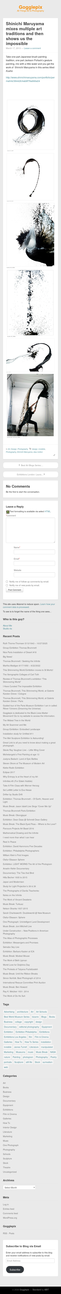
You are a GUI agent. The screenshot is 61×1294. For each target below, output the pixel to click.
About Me (7, 625)
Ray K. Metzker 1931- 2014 (16, 991)
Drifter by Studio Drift (13, 794)
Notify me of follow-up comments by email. (29, 581)
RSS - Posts (8, 1233)
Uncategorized (10, 1171)
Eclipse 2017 (9, 772)
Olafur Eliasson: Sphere (14, 917)
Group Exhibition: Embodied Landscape (21, 729)
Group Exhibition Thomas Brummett (20, 647)
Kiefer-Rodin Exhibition (13, 767)
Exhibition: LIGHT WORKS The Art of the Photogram (27, 864)
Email (16, 558)
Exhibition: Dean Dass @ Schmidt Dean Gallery (25, 819)
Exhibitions (44, 1031)
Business (8, 1021)
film (30, 1036)
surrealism (47, 1062)
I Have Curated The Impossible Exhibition (22, 686)
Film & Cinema (42, 1036)
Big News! (7, 656)
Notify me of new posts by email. (24, 585)
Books (52, 1016)
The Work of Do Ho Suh (14, 995)
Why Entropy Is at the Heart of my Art (20, 776)
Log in (6, 1204)
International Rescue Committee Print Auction (24, 982)
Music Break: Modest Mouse (16, 955)
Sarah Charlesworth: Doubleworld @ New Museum (27, 912)
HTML (47, 511)
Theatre (6, 1167)
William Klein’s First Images (16, 855)
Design (14, 449)
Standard (36, 1289)
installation (46, 1041)
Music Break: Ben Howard (15, 986)
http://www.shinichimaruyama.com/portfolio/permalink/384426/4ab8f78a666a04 (30, 79)
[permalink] (53, 454)
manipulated (47, 1046)
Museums (20, 1051)
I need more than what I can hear (18, 837)
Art (9, 449)
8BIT (46, 1289)
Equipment (47, 1026)
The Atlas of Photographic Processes (20, 938)
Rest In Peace (9, 841)
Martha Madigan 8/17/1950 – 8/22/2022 (21, 665)
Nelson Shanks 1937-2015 (15, 908)
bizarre (35, 1016)
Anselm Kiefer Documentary (16, 868)
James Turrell (20, 1046)
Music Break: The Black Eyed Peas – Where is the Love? (29, 824)
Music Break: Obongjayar (15, 815)
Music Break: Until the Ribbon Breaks (20, 973)
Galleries (8, 1041)
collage (18, 1021)
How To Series (31, 1041)
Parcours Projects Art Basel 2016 (18, 828)
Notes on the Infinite (12, 895)
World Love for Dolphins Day (16, 964)
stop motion (38, 452)
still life (29, 1062)
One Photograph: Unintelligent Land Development (26, 921)
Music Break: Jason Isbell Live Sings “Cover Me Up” (27, 806)
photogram (28, 1057)
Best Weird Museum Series (16, 1016)
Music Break (42, 1051)
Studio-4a (7, 628)
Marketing (8, 1051)
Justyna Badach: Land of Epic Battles (20, 758)
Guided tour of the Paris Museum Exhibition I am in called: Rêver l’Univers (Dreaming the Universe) (30, 707)
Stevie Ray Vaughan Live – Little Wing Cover (24, 749)
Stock (37, 1062)
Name (16, 547)
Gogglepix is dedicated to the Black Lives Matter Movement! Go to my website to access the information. (29, 714)
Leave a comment (32, 48)
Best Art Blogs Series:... (31, 465)
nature (7, 1057)
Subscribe (15, 1269)
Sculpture (18, 1062)
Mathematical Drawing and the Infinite (20, 832)
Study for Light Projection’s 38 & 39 (19, 886)
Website (17, 570)
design (35, 449)
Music (5, 1140)
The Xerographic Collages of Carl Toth (21, 674)
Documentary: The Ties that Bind (18, 872)
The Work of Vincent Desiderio (17, 899)
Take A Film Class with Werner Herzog (21, 785)
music (30, 1051)
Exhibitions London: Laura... (29, 474)
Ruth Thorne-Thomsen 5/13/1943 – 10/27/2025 (25, 643)
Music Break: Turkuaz (13, 904)
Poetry (53, 1057)
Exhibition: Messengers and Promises (20, 942)
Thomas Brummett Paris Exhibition (19, 810)
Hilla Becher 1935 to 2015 (15, 877)
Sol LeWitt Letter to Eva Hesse (17, 789)
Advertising (9, 1011)
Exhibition (8, 1031)
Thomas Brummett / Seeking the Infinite (21, 661)
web (6, 1067)
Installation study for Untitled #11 (18, 733)
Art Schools (41, 1011)
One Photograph (11, 1145)
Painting (16, 1057)
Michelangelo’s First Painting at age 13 (21, 754)
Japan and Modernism (13, 881)
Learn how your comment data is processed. (29, 605)
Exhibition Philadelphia (26, 1031)
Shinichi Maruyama (25, 452)
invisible (41, 449)
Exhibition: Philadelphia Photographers (21, 850)
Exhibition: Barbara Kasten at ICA (18, 951)
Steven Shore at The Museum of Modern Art (24, 763)
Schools (6, 1154)
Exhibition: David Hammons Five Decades (22, 846)
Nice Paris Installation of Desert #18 (19, 652)
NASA (53, 1051)
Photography (23, 449)
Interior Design (10, 1127)
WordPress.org (10, 1217)
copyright (28, 1021)
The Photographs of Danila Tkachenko (21, 890)
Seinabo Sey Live (11, 946)
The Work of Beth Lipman (15, 960)
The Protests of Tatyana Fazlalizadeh (20, 969)
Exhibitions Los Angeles (15, 1036)
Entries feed (8, 1208)
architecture (22, 1011)
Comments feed (10, 1213)
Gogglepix (30, 6)
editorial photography (29, 1026)
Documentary (10, 1026)
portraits (8, 1062)
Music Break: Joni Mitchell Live (17, 926)
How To (18, 1041)
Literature (33, 1046)
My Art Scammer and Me (14, 724)
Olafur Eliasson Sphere (14, 859)
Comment (11, 515)
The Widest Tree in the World (16, 720)
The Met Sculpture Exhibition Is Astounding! (23, 738)
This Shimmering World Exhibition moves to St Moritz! (28, 669)
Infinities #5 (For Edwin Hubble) (17, 781)
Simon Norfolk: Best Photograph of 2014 (22, 978)
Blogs (43, 1016)
